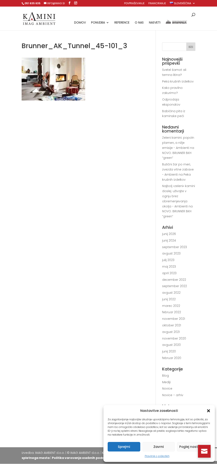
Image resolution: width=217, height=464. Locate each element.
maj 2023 (169, 266)
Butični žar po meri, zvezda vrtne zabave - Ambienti (178, 169)
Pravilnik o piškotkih (157, 456)
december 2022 (174, 280)
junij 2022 (169, 299)
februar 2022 (171, 312)
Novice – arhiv (172, 395)
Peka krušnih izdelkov (178, 81)
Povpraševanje (134, 3)
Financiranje (157, 3)
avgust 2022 (171, 293)
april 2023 (169, 273)
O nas (139, 23)
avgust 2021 (171, 332)
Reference (121, 23)
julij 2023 (168, 260)
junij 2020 (169, 351)
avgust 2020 (171, 345)
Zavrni (158, 446)
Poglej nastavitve (193, 446)
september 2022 (174, 286)
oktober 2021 (171, 325)
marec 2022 (171, 306)
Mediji (166, 382)
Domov (80, 23)
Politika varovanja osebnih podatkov (82, 458)
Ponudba (98, 23)
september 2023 (174, 247)
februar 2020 (171, 358)
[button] (208, 411)
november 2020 (174, 338)
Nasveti (154, 23)
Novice (167, 388)
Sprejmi (124, 446)
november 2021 (173, 319)
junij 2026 (169, 234)
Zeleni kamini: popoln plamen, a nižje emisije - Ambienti (178, 143)
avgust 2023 (171, 253)
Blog (165, 375)
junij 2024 (169, 240)
